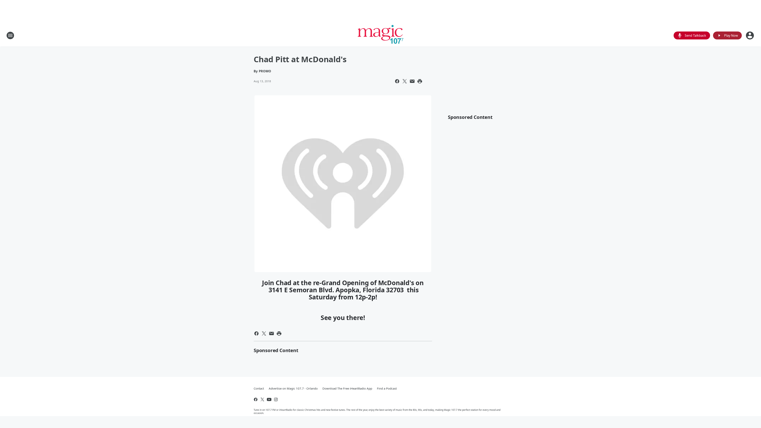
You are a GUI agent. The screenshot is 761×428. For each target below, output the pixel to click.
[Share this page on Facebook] (397, 81)
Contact (259, 388)
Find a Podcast (387, 388)
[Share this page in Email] (412, 81)
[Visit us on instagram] (275, 399)
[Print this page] (420, 81)
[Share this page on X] (404, 81)
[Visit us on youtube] (269, 399)
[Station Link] (380, 35)
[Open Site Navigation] (10, 35)
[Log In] (750, 35)
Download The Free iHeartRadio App (347, 388)
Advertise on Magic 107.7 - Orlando (293, 388)
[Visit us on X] (262, 399)
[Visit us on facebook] (255, 399)
